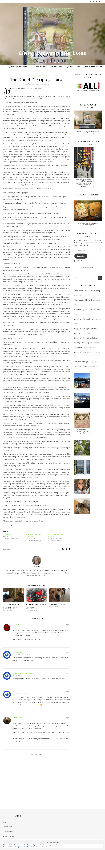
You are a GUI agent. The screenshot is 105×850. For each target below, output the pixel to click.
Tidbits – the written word (87, 67)
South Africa (56, 67)
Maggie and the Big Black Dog (84, 319)
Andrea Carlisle (19, 718)
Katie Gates (17, 652)
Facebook (88, 267)
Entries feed (7, 827)
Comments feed (8, 831)
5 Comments (44, 84)
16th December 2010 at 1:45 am (21, 627)
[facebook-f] (90, 2)
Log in (5, 822)
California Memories (38, 67)
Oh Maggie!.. (78, 347)
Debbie (8, 549)
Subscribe (81, 256)
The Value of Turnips (81, 366)
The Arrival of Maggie (81, 362)
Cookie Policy (43, 847)
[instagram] (97, 2)
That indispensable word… (83, 300)
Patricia (16, 625)
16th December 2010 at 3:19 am (21, 654)
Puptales (69, 67)
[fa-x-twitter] (94, 2)
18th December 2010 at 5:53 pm (21, 694)
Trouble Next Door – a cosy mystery (87, 291)
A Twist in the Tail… (58, 604)
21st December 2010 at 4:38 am (21, 720)
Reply (68, 625)
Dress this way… (8, 534)
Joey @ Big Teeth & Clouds (23, 673)
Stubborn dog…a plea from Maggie (86, 309)
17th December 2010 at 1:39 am (21, 675)
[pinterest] (99, 2)
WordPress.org (8, 836)
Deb (14, 692)
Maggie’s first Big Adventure (84, 352)
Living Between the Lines (52, 53)
